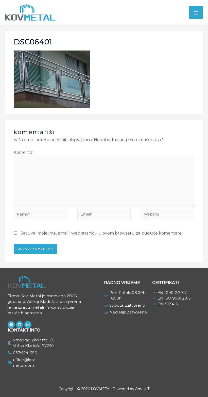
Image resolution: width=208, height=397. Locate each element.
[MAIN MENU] (196, 12)
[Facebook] (11, 324)
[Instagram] (27, 324)
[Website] (167, 215)
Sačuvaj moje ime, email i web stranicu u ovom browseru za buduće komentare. (101, 233)
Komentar (24, 152)
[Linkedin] (19, 324)
